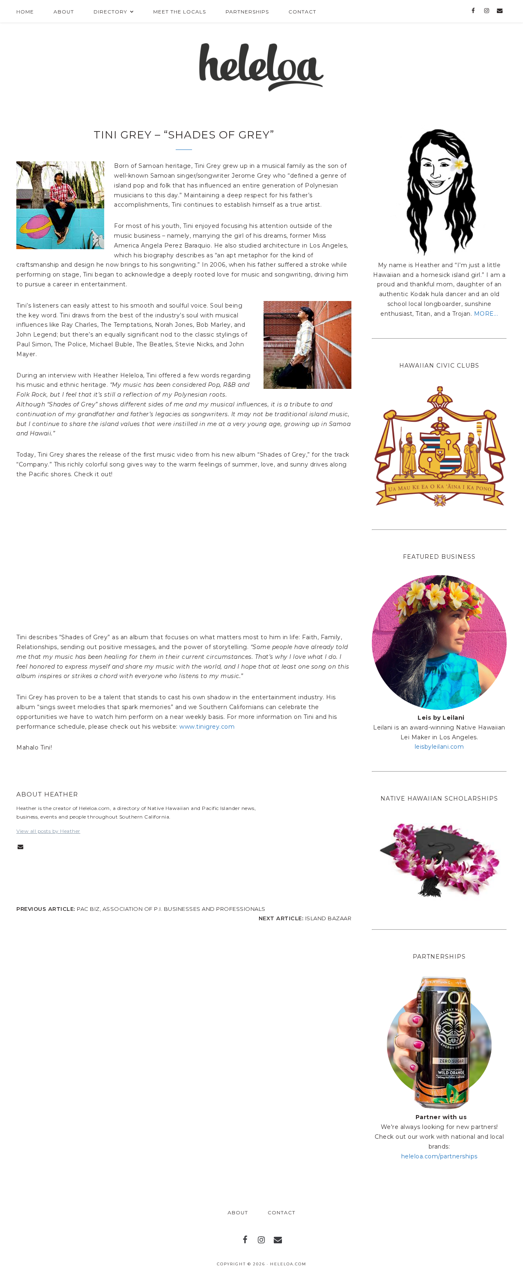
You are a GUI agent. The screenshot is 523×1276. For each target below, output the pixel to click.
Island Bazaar (328, 918)
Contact (281, 1212)
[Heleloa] (262, 65)
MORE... (486, 313)
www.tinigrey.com (207, 726)
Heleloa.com (288, 1264)
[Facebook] (473, 11)
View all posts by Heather (48, 831)
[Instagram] (486, 11)
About (238, 1212)
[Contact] (500, 11)
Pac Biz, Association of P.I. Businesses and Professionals (171, 909)
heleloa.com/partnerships (439, 1156)
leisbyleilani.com (439, 746)
